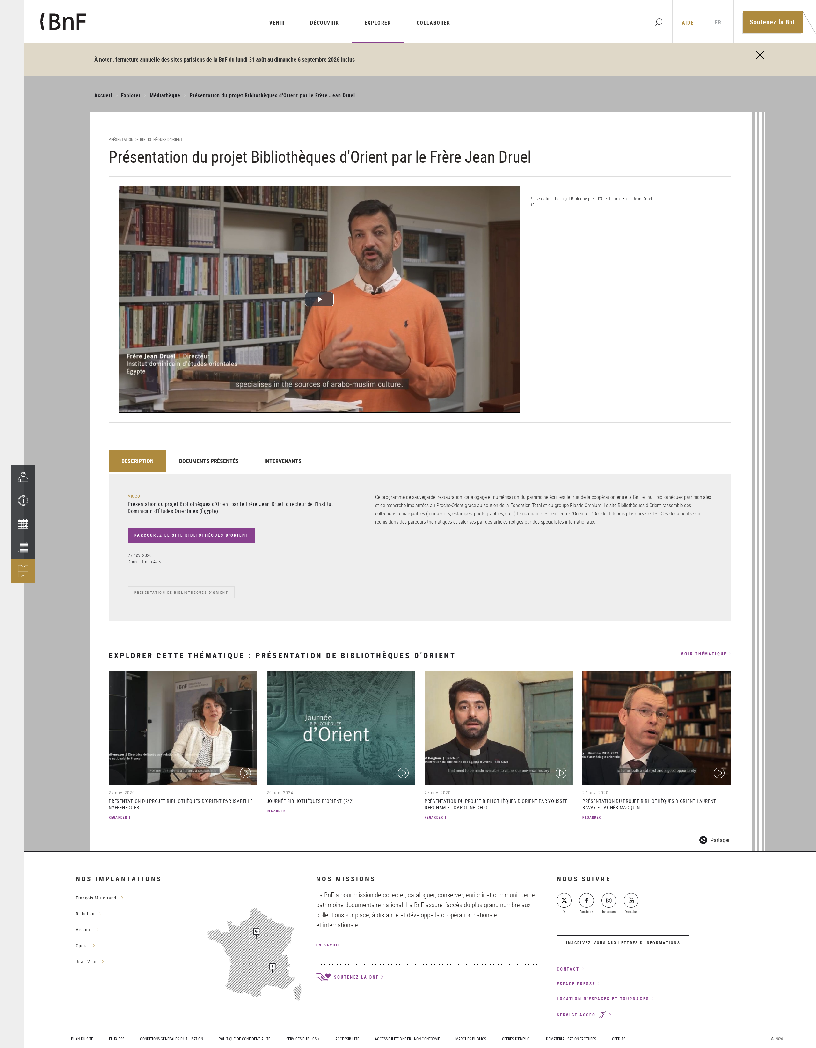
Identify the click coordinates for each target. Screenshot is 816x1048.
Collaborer (433, 22)
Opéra (82, 945)
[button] (23, 500)
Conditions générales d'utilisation (171, 1038)
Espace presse (576, 983)
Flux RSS (116, 1038)
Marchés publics (470, 1038)
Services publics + (303, 1038)
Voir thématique (704, 654)
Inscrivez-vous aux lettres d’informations (623, 943)
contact (568, 969)
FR (718, 22)
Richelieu (85, 914)
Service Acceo (577, 1015)
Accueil (103, 95)
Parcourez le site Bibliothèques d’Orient (191, 535)
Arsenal (83, 930)
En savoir (328, 944)
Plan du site (82, 1038)
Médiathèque (165, 95)
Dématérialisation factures (571, 1038)
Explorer (378, 22)
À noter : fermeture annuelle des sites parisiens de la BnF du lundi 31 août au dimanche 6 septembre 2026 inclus (224, 59)
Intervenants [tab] (283, 461)
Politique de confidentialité (244, 1038)
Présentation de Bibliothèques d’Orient (181, 592)
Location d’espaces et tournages (603, 998)
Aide (688, 22)
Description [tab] (137, 461)
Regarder (118, 817)
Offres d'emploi (516, 1038)
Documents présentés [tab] (209, 461)
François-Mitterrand (96, 898)
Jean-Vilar (86, 961)
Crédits (618, 1038)
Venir (277, 22)
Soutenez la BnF (773, 22)
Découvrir (324, 22)
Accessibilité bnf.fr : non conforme (407, 1038)
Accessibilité (347, 1038)
